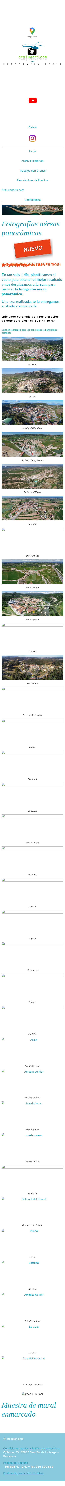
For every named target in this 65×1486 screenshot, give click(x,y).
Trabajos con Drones (33, 170)
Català (32, 127)
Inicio (32, 151)
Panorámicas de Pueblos (32, 180)
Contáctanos (32, 199)
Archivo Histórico (33, 160)
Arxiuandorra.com (13, 190)
